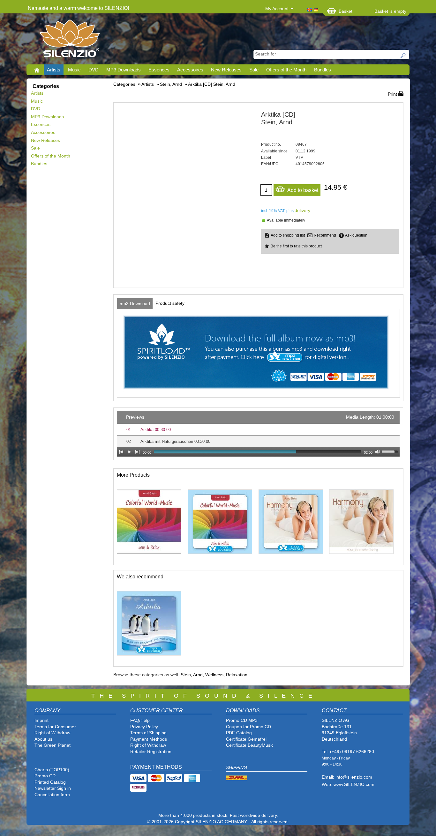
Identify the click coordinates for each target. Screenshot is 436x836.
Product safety (169, 303)
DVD (93, 69)
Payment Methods (148, 739)
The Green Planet (52, 745)
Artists (53, 69)
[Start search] (403, 55)
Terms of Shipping (148, 732)
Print (392, 94)
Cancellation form (52, 794)
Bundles (322, 69)
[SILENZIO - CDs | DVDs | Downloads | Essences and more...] (70, 40)
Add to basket (302, 190)
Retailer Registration (150, 751)
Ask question (356, 235)
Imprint (41, 720)
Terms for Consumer (55, 726)
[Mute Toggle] (377, 451)
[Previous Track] (121, 451)
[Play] (129, 451)
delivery (302, 210)
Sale (254, 69)
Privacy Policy (144, 726)
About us (43, 739)
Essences (158, 69)
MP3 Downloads (123, 69)
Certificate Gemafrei (246, 739)
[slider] (391, 451)
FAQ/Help (140, 720)
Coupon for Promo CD (248, 726)
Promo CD (45, 775)
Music (74, 69)
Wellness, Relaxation (226, 674)
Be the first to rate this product (296, 246)
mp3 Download (135, 303)
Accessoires (190, 69)
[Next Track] (137, 451)
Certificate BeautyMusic (250, 745)
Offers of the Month (286, 69)
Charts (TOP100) (51, 769)
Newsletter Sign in (52, 788)
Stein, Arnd (192, 674)
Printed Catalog (50, 782)
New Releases (226, 69)
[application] (258, 434)
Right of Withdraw (52, 732)
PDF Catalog (239, 732)
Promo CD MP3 (242, 720)
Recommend (325, 235)
